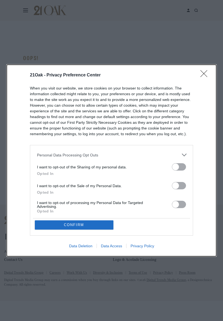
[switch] (179, 167)
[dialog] (111, 160)
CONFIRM (74, 225)
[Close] (205, 75)
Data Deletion (80, 246)
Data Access (111, 246)
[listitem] (111, 155)
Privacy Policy (142, 246)
